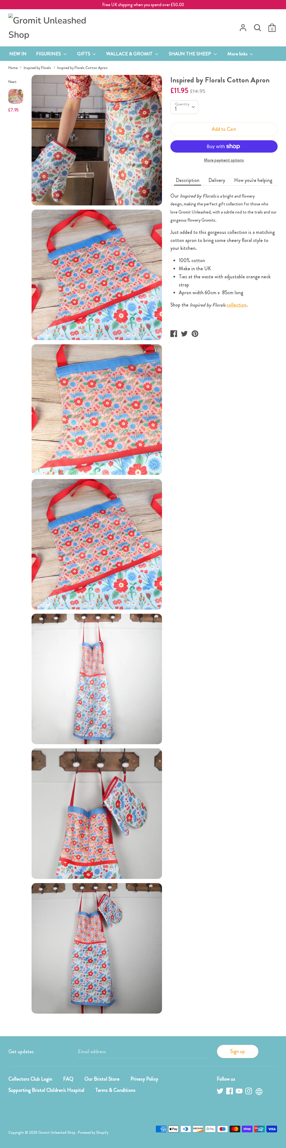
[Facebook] (230, 1092)
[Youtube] (240, 1092)
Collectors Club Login (30, 1079)
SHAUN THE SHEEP (190, 53)
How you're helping (253, 180)
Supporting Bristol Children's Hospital (46, 1090)
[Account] (243, 26)
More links (238, 53)
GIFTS (84, 53)
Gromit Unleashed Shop (57, 1132)
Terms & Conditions (115, 1090)
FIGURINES (49, 53)
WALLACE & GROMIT (130, 53)
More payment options (224, 160)
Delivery (216, 180)
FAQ (68, 1079)
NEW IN (18, 53)
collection (236, 305)
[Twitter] (221, 1092)
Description (187, 180)
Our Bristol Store (102, 1079)
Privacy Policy (144, 1079)
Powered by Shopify (93, 1132)
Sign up (237, 1051)
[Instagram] (249, 1092)
